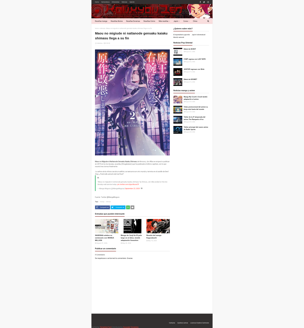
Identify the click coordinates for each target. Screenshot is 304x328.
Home (97, 2)
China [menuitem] (195, 21)
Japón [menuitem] (175, 21)
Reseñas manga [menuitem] (101, 21)
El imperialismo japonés (181, 35)
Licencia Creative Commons (199, 323)
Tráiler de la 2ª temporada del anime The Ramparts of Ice (194, 118)
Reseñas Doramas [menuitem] (133, 21)
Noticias (124, 2)
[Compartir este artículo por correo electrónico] (132, 207)
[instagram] (208, 2)
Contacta (172, 323)
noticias (102, 28)
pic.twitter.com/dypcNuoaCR (128, 184)
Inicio (97, 28)
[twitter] (204, 2)
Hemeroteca (105, 2)
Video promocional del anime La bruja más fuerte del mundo (196, 108)
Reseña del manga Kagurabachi (153, 236)
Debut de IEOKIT (190, 49)
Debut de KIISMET (190, 79)
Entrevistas (115, 2)
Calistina (99, 43)
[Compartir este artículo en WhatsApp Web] (128, 207)
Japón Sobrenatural (198, 35)
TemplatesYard (105, 327)
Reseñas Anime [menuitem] (117, 21)
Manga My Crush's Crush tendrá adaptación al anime (195, 98)
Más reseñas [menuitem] (163, 21)
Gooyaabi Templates (131, 327)
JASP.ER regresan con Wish (194, 69)
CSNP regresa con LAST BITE (195, 59)
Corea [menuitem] (185, 21)
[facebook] (200, 2)
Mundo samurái (178, 37)
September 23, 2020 (132, 188)
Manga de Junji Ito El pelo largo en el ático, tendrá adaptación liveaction (131, 237)
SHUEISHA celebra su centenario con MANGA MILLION (104, 237)
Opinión (132, 2)
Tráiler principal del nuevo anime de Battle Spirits (196, 128)
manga (102, 202)
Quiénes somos (182, 323)
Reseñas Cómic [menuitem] (149, 21)
